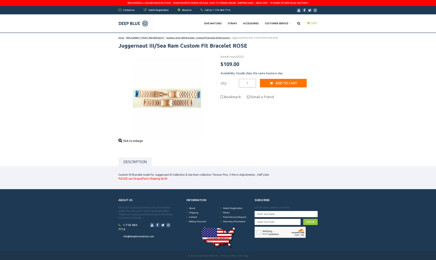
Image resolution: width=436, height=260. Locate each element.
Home (121, 37)
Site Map (243, 255)
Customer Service (277, 23)
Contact (193, 217)
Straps (232, 23)
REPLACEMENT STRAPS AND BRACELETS (145, 37)
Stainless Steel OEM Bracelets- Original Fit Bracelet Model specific (198, 37)
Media (226, 212)
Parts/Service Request (234, 217)
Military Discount (197, 221)
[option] (166, 98)
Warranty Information (234, 221)
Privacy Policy (228, 255)
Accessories (251, 23)
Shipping (193, 212)
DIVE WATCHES (213, 23)
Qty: (224, 83)
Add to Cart (286, 83)
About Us (186, 10)
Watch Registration (233, 208)
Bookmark (232, 97)
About (192, 208)
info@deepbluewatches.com (138, 236)
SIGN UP (310, 222)
